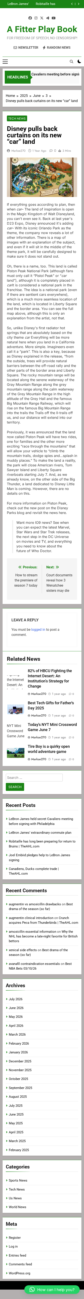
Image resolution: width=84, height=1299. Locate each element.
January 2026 (18, 1052)
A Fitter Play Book (42, 29)
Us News (15, 1198)
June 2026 (16, 1008)
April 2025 (16, 1132)
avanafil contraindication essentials (34, 964)
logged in (38, 630)
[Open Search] (71, 61)
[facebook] (30, 18)
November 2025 (20, 1070)
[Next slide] (78, 4)
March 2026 (17, 1034)
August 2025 (18, 1097)
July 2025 (15, 1106)
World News (17, 1207)
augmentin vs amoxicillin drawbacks (35, 904)
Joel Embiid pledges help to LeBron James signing (18, 4)
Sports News (18, 1180)
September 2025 (20, 1088)
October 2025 (18, 1079)
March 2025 (17, 1141)
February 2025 (19, 1150)
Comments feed (20, 1264)
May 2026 (16, 1017)
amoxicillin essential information (32, 932)
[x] (42, 18)
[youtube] (53, 18)
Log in (13, 1246)
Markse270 (18, 151)
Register (15, 1238)
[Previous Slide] (72, 4)
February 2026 (19, 1043)
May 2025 (16, 1123)
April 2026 (16, 1026)
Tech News (17, 118)
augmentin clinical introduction (31, 918)
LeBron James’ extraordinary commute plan (40, 833)
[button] (52, 1289)
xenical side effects (23, 950)
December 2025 (20, 1061)
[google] (47, 18)
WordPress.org (19, 1273)
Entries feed (17, 1255)
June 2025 (16, 1114)
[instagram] (36, 18)
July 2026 (15, 999)
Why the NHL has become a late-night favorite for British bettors (43, 936)
